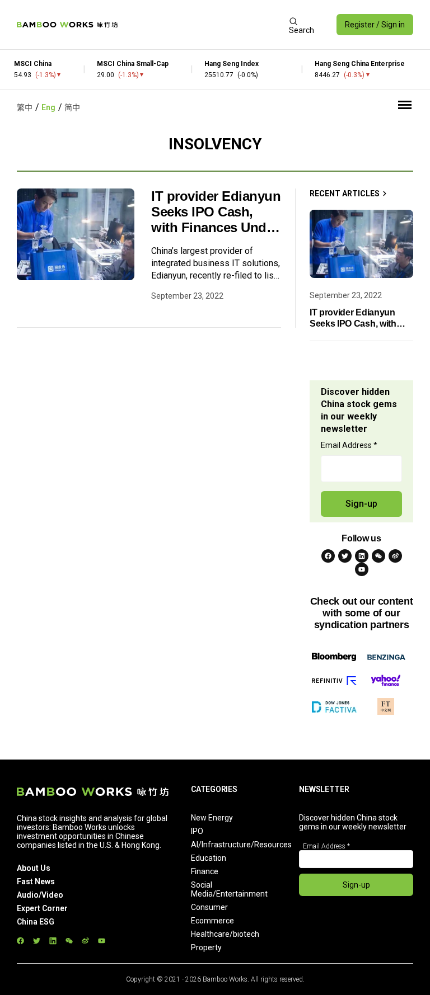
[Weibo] (395, 556)
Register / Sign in (375, 24)
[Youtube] (361, 569)
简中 (72, 107)
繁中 (24, 107)
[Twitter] (345, 556)
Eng (48, 107)
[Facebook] (328, 556)
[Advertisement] (203, 24)
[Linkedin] (361, 556)
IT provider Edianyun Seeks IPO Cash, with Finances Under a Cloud (216, 211)
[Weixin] (378, 556)
